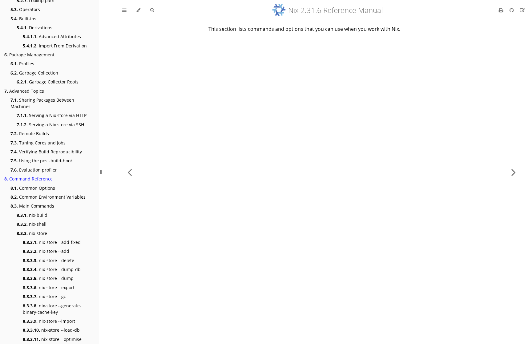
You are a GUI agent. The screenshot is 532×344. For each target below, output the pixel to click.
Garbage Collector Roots (48, 82)
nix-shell (31, 224)
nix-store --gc (44, 296)
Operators (25, 9)
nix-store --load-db (51, 330)
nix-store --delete (48, 260)
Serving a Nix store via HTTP (52, 115)
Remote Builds (29, 133)
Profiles (22, 64)
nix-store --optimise (52, 339)
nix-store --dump (48, 278)
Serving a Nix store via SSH (50, 124)
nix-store (32, 233)
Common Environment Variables (48, 197)
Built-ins (23, 19)
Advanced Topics (24, 91)
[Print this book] (501, 10)
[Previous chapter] (129, 172)
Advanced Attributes (52, 36)
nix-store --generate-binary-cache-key (52, 309)
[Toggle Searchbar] (152, 10)
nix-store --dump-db (52, 269)
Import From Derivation (55, 46)
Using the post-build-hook (41, 161)
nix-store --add (46, 251)
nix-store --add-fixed (52, 242)
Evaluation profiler (33, 170)
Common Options (32, 188)
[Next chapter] (513, 172)
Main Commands (32, 206)
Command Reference (28, 179)
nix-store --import (49, 321)
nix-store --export (49, 287)
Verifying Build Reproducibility (46, 152)
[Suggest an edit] (522, 10)
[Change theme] (138, 10)
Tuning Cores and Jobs (38, 143)
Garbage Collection (34, 73)
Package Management (29, 55)
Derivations (34, 27)
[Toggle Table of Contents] (124, 10)
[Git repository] (512, 10)
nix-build (32, 215)
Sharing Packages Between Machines (42, 103)
